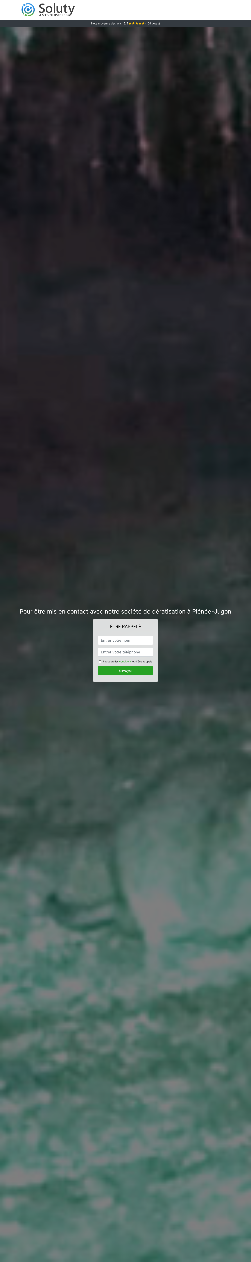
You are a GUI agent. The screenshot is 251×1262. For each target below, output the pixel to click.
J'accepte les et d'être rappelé (127, 661)
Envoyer (126, 670)
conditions (125, 661)
